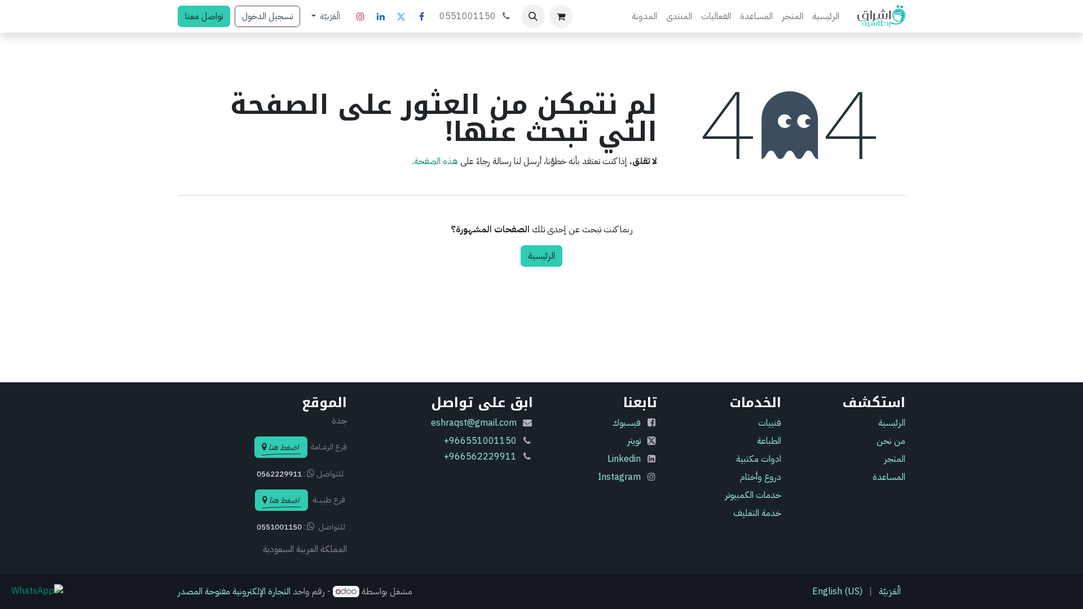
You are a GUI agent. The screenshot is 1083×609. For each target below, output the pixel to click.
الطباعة (769, 441)
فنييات (768, 423)
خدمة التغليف (757, 513)
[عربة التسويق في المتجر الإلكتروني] (561, 16)
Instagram (619, 477)
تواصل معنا (204, 16)
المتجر (894, 459)
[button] (533, 16)
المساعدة (889, 477)
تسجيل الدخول (267, 16)
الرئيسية (541, 256)
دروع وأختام (760, 477)
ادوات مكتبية (758, 459)
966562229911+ (480, 457)
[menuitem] (826, 16)
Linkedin (624, 459)
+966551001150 (480, 441)
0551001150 (468, 16)
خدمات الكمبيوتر (753, 495)
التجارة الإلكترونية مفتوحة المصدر (234, 591)
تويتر (634, 441)
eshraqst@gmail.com (474, 423)
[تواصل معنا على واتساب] (37, 590)
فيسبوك (627, 423)
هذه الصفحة (436, 161)
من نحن (891, 441)
